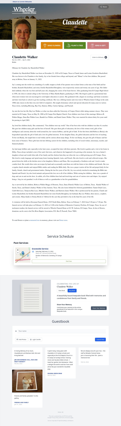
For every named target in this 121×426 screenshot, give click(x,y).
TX (36, 257)
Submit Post (100, 339)
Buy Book (72, 290)
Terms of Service (65, 417)
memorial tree (35, 220)
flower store (63, 220)
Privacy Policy (55, 417)
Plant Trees (69, 261)
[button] (23, 253)
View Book (62, 290)
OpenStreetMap (62, 420)
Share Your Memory (99, 308)
